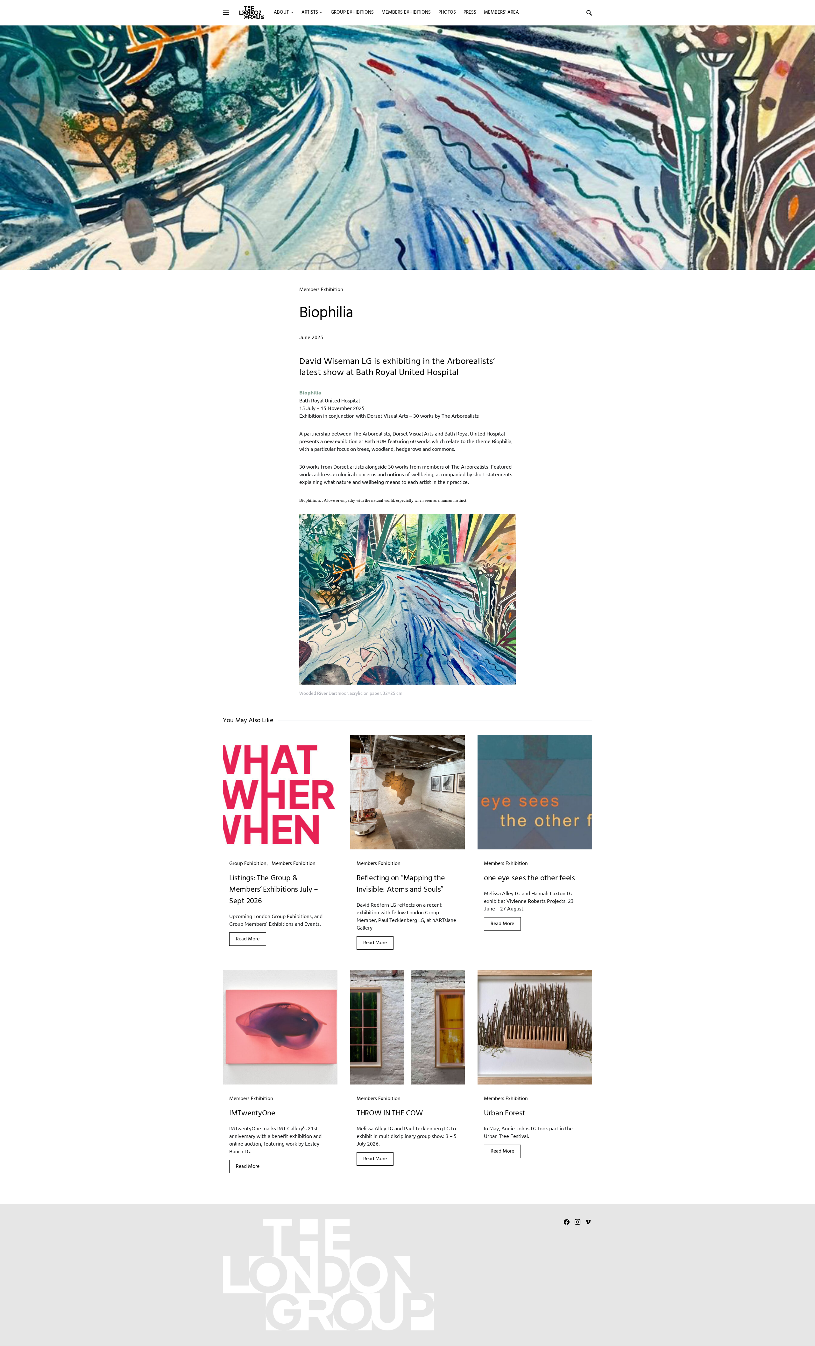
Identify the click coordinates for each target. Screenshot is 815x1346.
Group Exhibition (247, 864)
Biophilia (310, 392)
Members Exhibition (321, 290)
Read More (247, 939)
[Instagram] (577, 1222)
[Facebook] (567, 1222)
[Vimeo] (588, 1222)
